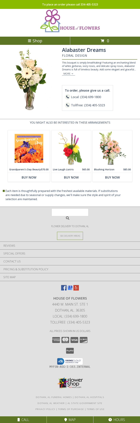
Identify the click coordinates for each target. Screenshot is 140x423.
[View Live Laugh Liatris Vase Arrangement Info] (71, 148)
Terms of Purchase (71, 409)
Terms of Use (95, 409)
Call (24, 419)
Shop (37, 40)
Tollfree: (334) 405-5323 (70, 322)
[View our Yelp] (76, 289)
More (66, 73)
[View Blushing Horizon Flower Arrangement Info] (112, 148)
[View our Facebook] (64, 289)
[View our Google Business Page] (70, 289)
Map (71, 419)
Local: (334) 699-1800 (70, 316)
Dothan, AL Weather (51, 403)
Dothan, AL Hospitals (89, 397)
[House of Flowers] (70, 31)
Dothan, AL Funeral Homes (54, 397)
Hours (118, 419)
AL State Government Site (85, 403)
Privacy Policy (45, 409)
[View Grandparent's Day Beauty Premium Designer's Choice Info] (29, 148)
